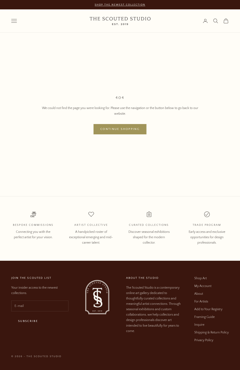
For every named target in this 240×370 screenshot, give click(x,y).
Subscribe (28, 321)
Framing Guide (204, 317)
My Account (202, 286)
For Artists (201, 301)
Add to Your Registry (208, 309)
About (198, 294)
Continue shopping (120, 129)
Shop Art (200, 278)
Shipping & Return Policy (211, 332)
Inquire (199, 325)
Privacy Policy (203, 340)
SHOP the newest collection (120, 4)
